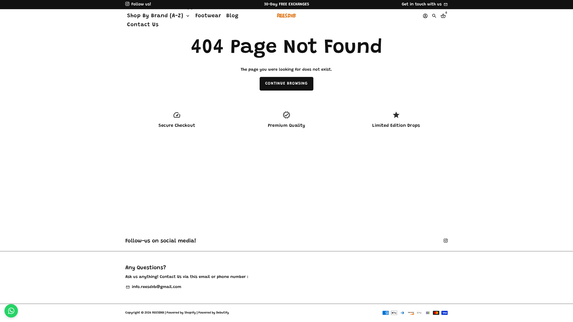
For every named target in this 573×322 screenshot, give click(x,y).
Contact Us (143, 25)
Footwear (208, 16)
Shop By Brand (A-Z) (158, 16)
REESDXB (158, 312)
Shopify (190, 312)
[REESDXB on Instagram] (127, 4)
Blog (232, 16)
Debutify (222, 312)
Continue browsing (286, 84)
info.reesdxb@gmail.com (153, 287)
